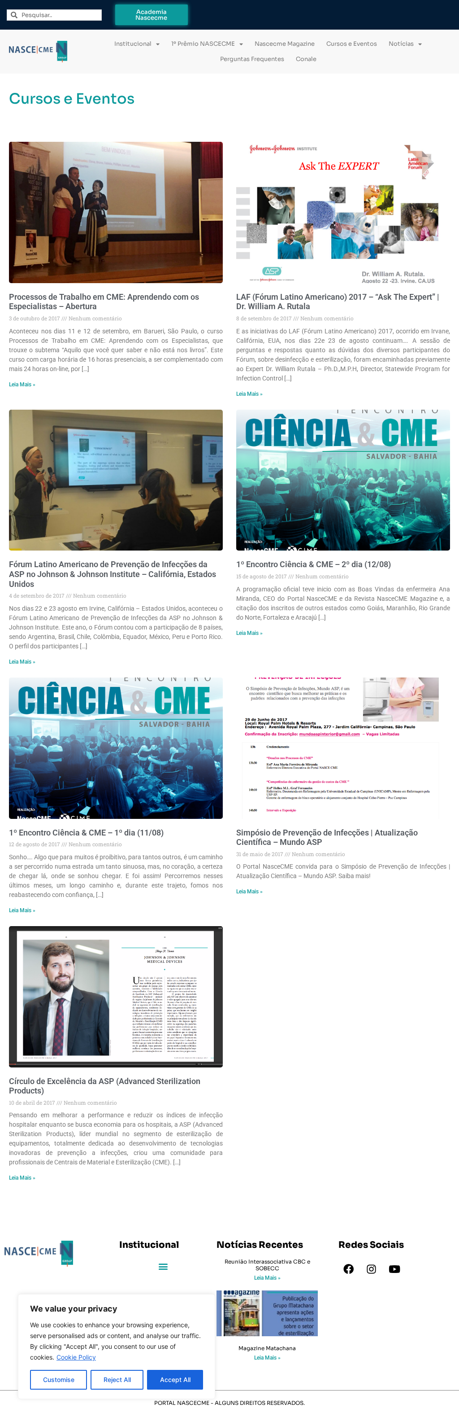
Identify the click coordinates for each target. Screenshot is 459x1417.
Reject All (117, 1379)
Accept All (175, 1379)
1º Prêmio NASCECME (203, 44)
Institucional (133, 44)
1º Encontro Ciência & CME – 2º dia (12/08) (313, 564)
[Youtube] (394, 1269)
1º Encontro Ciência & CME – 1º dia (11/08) (86, 832)
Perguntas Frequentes (252, 59)
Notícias (401, 44)
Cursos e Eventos (351, 44)
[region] (116, 1346)
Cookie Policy (76, 1357)
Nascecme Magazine (285, 44)
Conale (306, 59)
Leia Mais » (22, 384)
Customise (58, 1379)
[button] (163, 1266)
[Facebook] (348, 1269)
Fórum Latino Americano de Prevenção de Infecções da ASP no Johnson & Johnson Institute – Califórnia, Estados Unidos (112, 574)
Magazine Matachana (267, 1348)
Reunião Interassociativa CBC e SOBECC (267, 1264)
